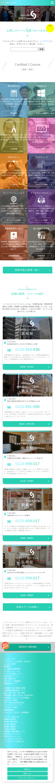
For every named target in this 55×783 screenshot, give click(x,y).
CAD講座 (13, 149)
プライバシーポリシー (19, 764)
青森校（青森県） (27, 538)
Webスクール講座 (10, 700)
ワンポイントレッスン (12, 671)
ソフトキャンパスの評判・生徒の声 (17, 661)
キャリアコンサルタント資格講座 (16, 712)
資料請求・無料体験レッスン (14, 731)
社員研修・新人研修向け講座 (14, 688)
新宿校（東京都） (27, 367)
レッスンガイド (9, 659)
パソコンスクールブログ (13, 739)
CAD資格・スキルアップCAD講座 (16, 698)
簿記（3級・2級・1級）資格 (14, 693)
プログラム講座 (41, 184)
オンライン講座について (13, 674)
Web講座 (41, 149)
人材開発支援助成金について (14, 690)
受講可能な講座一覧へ (27, 270)
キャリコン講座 (41, 220)
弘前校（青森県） (27, 595)
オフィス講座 (41, 113)
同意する (27, 769)
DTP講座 (13, 184)
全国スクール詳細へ (27, 607)
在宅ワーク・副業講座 (12, 681)
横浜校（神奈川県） (27, 424)
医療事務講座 (13, 256)
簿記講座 (13, 113)
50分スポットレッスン (12, 734)
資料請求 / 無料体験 (27, 647)
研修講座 (41, 256)
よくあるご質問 (9, 664)
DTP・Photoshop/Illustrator (14, 703)
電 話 (50, 25)
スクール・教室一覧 (11, 717)
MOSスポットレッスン (12, 736)
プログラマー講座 (10, 707)
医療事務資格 (9, 710)
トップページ (45, 41)
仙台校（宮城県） (27, 481)
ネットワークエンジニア (13, 705)
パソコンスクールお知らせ (14, 741)
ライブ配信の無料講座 (12, 669)
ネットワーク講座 (14, 220)
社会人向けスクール (11, 676)
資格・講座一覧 (9, 679)
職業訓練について (10, 683)
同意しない (27, 774)
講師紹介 (7, 666)
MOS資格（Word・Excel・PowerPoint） (19, 695)
